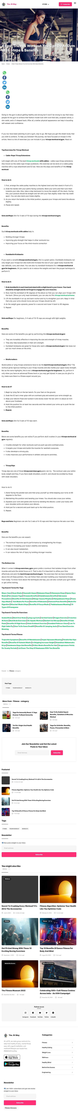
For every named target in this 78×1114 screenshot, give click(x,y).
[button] (45, 4)
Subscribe (66, 4)
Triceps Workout (18, 687)
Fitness (5, 41)
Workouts (28, 687)
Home (3, 63)
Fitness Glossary (11, 1108)
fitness (8, 687)
